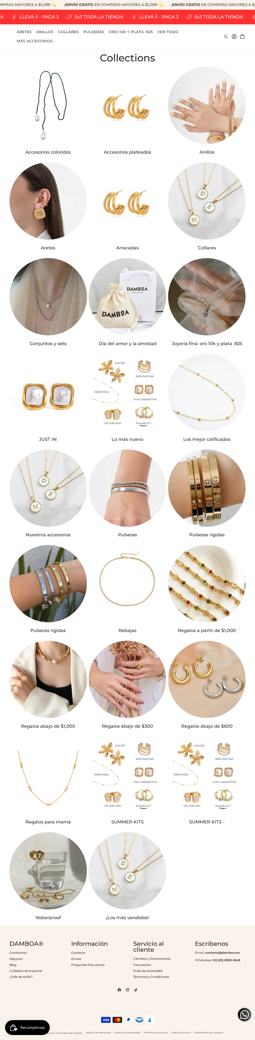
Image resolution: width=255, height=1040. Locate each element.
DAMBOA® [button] (26, 944)
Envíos (76, 959)
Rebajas (127, 630)
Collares (207, 248)
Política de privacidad (127, 1032)
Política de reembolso (98, 1032)
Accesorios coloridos (48, 152)
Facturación (142, 965)
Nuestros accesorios (48, 535)
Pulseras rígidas (207, 535)
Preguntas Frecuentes (88, 965)
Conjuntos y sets (48, 343)
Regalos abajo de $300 (127, 726)
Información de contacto (208, 1032)
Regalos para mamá (48, 822)
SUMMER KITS (127, 822)
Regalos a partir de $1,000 (207, 630)
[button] (36, 41)
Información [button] (89, 944)
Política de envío (181, 1032)
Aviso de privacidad (147, 971)
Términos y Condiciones (151, 977)
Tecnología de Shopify (69, 1033)
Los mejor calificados (206, 439)
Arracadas (127, 248)
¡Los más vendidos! (127, 917)
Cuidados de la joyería (25, 971)
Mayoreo (16, 959)
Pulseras (127, 535)
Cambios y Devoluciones (151, 958)
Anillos (206, 152)
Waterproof (48, 917)
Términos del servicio (156, 1032)
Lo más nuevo (127, 439)
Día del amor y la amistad (127, 343)
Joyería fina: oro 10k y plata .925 (207, 343)
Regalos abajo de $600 (207, 726)
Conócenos (18, 952)
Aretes (48, 248)
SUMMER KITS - (207, 822)
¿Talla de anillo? (21, 977)
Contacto (78, 952)
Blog (12, 965)
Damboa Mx (48, 1033)
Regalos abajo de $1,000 (48, 726)
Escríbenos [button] (211, 944)
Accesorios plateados (127, 152)
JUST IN (48, 439)
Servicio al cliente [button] (148, 947)
